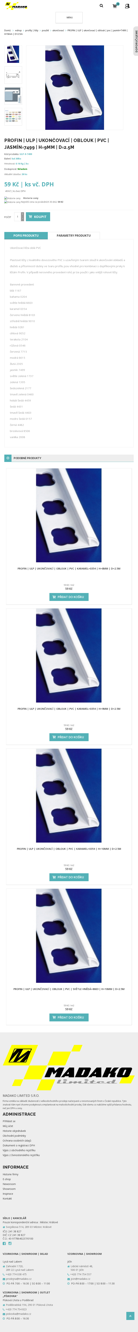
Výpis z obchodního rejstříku (19, 1150)
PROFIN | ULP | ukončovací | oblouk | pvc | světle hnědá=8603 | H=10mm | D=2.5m (69, 989)
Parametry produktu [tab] (74, 236)
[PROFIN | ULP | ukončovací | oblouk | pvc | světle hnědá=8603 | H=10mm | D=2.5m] (69, 936)
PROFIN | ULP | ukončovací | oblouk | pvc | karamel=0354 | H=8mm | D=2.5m (69, 568)
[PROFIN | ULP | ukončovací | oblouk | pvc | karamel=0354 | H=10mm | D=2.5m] (69, 796)
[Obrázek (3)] (13, 116)
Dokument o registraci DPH (19, 1145)
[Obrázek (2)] (13, 96)
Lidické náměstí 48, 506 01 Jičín (82, 1267)
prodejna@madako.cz (18, 1278)
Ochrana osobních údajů (17, 1140)
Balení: (7, 158)
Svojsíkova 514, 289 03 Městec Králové (29, 1227)
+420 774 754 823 (16, 1309)
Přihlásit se (9, 1121)
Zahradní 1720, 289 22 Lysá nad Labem (20, 1267)
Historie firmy (10, 1174)
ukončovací (58, 30)
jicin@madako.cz (80, 1278)
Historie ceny (30, 198)
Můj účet (8, 1126)
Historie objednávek (14, 1131)
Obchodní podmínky (14, 1135)
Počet (7, 217)
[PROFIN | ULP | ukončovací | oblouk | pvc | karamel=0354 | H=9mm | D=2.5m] (69, 655)
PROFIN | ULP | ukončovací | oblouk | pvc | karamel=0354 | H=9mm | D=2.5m (69, 708)
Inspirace (8, 1193)
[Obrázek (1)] (13, 75)
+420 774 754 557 (80, 1274)
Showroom (9, 1189)
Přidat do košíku (71, 597)
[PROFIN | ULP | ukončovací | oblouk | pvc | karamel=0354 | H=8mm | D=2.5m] (69, 515)
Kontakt (7, 1198)
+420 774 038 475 (16, 1274)
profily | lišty (31, 30)
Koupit (40, 217)
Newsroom (9, 1184)
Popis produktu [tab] (26, 236)
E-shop (7, 1179)
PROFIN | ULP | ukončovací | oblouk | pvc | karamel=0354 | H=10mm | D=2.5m (69, 848)
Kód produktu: (11, 154)
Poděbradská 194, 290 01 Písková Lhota (29, 1305)
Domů (7, 30)
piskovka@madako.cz (18, 1313)
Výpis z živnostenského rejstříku (21, 1155)
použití (45, 30)
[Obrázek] (13, 54)
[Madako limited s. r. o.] (16, 6)
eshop (18, 30)
